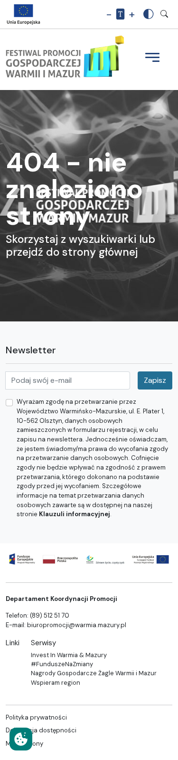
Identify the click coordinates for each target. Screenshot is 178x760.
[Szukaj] (164, 14)
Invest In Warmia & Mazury (69, 655)
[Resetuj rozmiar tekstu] (120, 14)
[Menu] (152, 58)
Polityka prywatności (36, 717)
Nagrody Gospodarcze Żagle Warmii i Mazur (94, 673)
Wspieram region (55, 683)
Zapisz (155, 380)
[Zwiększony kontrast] (148, 14)
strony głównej (100, 252)
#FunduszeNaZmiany (62, 664)
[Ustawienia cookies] (20, 739)
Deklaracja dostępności (41, 730)
